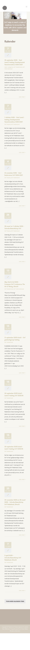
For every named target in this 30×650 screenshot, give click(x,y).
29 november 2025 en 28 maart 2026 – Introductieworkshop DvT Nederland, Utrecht (15, 502)
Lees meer (22, 97)
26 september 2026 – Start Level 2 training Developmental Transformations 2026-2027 (14, 62)
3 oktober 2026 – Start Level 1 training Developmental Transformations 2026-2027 (14, 120)
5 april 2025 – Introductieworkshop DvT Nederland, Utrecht (12, 558)
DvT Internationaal (19, 289)
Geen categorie (8, 67)
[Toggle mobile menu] (27, 7)
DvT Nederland (18, 67)
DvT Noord (7, 124)
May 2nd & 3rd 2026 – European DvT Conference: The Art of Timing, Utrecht (14, 284)
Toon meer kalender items (15, 601)
